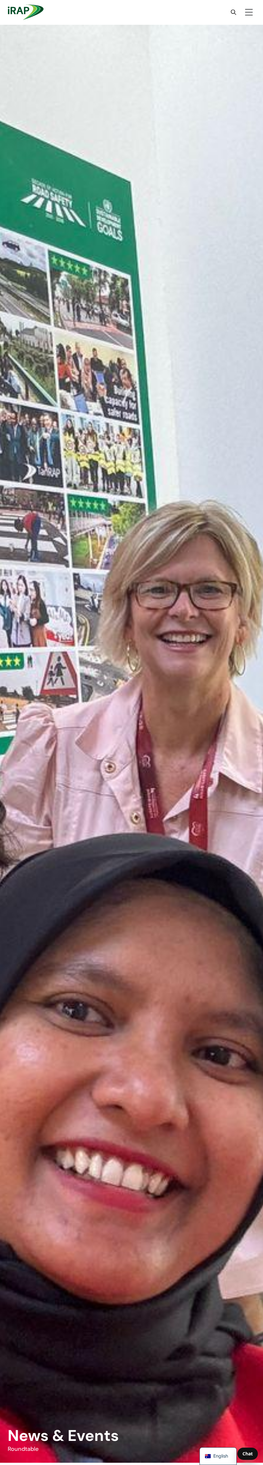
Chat (247, 1454)
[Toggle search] (233, 12)
